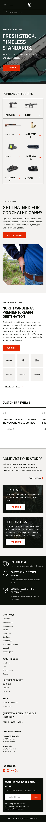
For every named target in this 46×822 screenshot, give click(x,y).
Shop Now (11, 67)
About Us (11, 348)
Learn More (15, 507)
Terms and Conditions (13, 809)
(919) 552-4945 (9, 741)
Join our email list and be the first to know (21, 791)
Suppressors (31, 157)
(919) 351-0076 (9, 751)
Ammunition (30, 135)
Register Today (14, 235)
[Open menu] (11, 4)
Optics (8, 156)
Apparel (29, 178)
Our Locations (35, 478)
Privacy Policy (32, 818)
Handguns (10, 115)
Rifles (28, 115)
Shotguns (9, 134)
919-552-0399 (15, 722)
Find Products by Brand (11, 387)
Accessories (10, 179)
